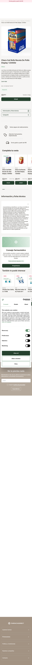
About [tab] (26, 304)
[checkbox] (7, 384)
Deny (16, 364)
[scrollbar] (15, 189)
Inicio (2, 21)
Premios (27, 21)
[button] (16, 637)
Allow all (16, 353)
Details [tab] (16, 304)
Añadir (8, 182)
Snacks (22, 21)
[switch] (27, 335)
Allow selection (16, 358)
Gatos (18, 21)
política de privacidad (19, 384)
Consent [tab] (5, 304)
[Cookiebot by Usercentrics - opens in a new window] (23, 300)
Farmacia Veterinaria (10, 21)
